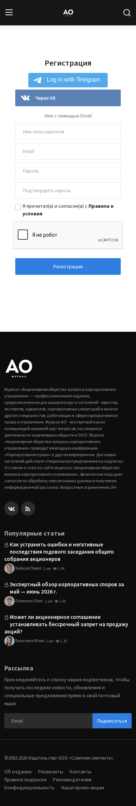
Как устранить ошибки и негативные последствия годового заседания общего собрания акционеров (59, 551)
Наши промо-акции (82, 787)
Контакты (80, 771)
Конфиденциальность (29, 787)
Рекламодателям (72, 779)
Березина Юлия (29, 640)
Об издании (18, 771)
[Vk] (11, 508)
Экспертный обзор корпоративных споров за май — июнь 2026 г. (67, 588)
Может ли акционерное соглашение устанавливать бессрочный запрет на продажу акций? (66, 624)
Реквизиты (50, 771)
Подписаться (112, 721)
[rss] (28, 508)
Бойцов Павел (28, 567)
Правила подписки (25, 779)
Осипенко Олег (29, 600)
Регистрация (68, 266)
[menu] (9, 13)
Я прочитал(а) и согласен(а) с (68, 210)
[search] (127, 13)
